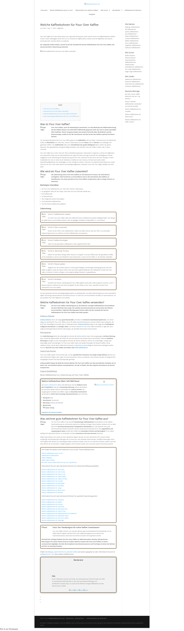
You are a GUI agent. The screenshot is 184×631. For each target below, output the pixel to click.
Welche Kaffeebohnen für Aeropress (53, 500)
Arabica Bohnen (130, 55)
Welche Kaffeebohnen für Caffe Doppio (54, 476)
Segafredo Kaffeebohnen (133, 45)
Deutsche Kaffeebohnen (132, 82)
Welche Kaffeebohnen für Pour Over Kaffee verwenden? (60, 114)
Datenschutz (79, 618)
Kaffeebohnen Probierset (133, 10)
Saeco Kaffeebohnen (131, 43)
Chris (44, 28)
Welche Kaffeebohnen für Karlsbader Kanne (55, 516)
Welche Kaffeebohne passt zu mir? (61, 10)
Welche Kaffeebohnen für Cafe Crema (53, 472)
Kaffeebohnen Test (47, 554)
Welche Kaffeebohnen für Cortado (52, 481)
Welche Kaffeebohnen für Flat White (53, 486)
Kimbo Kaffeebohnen (131, 36)
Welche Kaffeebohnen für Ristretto (52, 492)
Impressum (70, 618)
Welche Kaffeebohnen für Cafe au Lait (53, 474)
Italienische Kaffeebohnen (133, 79)
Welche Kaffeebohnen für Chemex (52, 504)
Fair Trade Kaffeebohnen (132, 69)
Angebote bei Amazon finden (52, 412)
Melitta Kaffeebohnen (51, 385)
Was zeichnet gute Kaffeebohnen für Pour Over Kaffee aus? (61, 116)
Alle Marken (116, 10)
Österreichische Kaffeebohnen (134, 84)
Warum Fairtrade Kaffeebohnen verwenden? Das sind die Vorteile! (133, 104)
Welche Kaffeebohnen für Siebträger (53, 520)
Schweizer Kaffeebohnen (132, 86)
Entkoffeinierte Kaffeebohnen (134, 67)
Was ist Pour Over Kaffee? (51, 109)
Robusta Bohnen (130, 58)
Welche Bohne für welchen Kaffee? (86, 10)
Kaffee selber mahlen (48, 460)
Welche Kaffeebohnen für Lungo (52, 488)
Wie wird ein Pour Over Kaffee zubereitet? (55, 111)
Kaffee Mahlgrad (47, 458)
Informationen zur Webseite (96, 618)
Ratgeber (92, 14)
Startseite (44, 10)
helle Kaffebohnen (81, 347)
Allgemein (60, 28)
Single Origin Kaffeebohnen (133, 71)
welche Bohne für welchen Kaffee (66, 552)
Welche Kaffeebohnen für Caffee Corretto (54, 479)
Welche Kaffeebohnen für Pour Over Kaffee (55, 518)
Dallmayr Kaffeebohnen (132, 27)
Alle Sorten (104, 10)
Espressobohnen (130, 60)
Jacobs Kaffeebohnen (131, 32)
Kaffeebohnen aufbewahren (50, 455)
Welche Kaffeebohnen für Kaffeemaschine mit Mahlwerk (59, 513)
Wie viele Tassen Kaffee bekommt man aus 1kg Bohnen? (59, 462)
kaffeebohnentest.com (57, 618)
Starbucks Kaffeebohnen (132, 48)
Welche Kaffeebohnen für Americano (53, 469)
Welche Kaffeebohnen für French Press (54, 511)
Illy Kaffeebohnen (130, 29)
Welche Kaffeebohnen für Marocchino (53, 490)
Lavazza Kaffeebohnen (132, 38)
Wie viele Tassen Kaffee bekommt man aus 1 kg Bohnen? (132, 96)
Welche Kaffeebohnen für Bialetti (52, 502)
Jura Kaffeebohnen (131, 34)
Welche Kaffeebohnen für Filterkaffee (53, 483)
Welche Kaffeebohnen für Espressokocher (55, 509)
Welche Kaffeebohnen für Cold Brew (53, 506)
